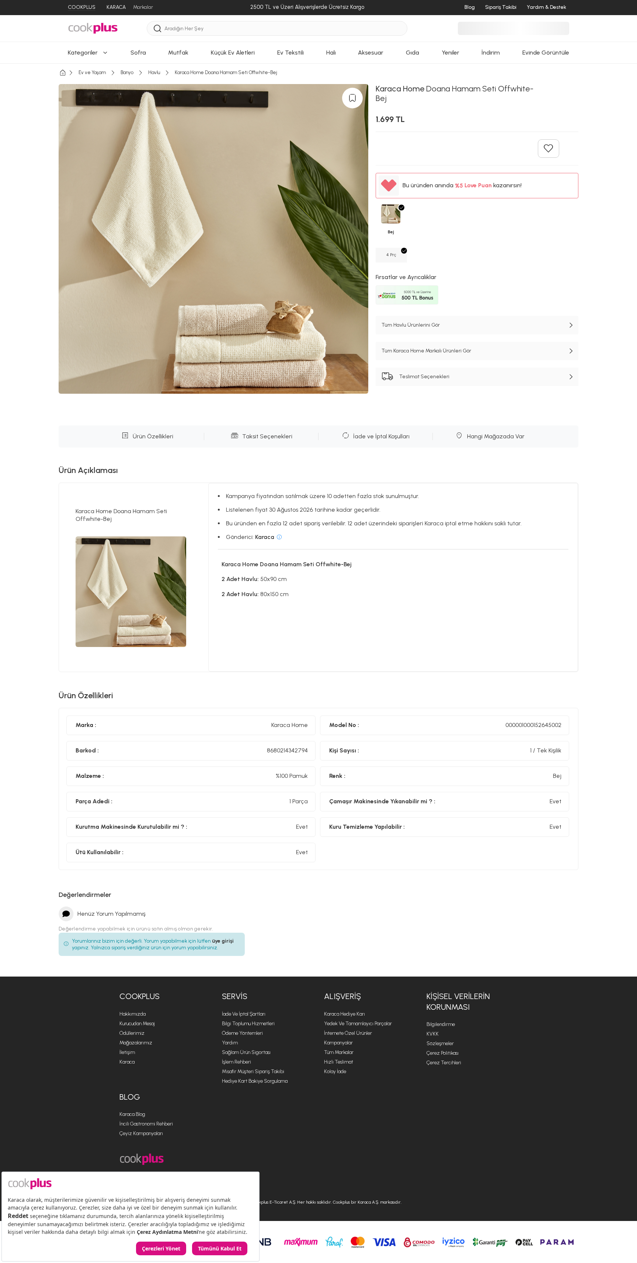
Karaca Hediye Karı (344, 1014)
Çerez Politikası (443, 1053)
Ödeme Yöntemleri (242, 1033)
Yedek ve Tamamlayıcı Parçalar (358, 1023)
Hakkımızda (132, 1014)
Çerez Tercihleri (444, 1063)
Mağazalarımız (135, 1043)
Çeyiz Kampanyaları (141, 1133)
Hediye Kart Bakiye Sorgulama (255, 1081)
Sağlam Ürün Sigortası (246, 1052)
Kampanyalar (338, 1043)
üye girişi (223, 941)
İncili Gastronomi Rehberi (146, 1124)
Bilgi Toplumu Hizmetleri (248, 1023)
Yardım (230, 1043)
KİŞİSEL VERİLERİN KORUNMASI (458, 1001)
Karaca (127, 1062)
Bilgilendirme (441, 1024)
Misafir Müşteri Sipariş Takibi (253, 1071)
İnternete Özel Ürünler (348, 1033)
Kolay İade (335, 1071)
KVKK (433, 1034)
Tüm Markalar (339, 1052)
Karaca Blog (132, 1114)
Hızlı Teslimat (338, 1062)
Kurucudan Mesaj (137, 1023)
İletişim (127, 1052)
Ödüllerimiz (132, 1033)
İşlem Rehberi (236, 1062)
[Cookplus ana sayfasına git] (141, 1159)
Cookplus (139, 996)
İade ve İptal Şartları (243, 1014)
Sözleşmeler (440, 1043)
